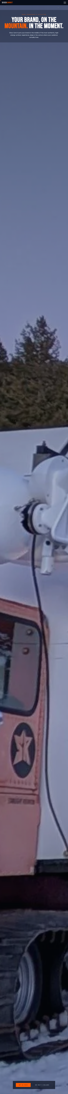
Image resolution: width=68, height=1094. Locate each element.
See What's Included (42, 1085)
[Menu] (65, 2)
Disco (7, 2)
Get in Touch (23, 1085)
